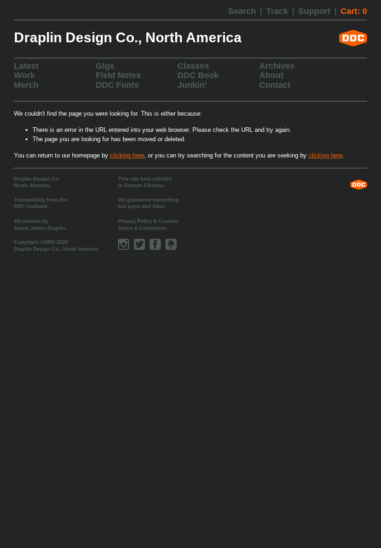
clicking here (127, 155)
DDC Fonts (117, 85)
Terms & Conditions (142, 228)
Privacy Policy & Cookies (148, 221)
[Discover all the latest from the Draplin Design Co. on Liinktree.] (171, 244)
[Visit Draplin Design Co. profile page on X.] (139, 244)
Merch (26, 85)
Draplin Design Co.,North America (128, 38)
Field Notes (118, 75)
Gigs (105, 66)
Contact (274, 85)
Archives (277, 66)
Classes (193, 66)
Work (24, 75)
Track (277, 11)
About (271, 75)
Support (314, 11)
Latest (26, 66)
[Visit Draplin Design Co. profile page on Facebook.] (155, 244)
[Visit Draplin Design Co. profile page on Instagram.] (123, 244)
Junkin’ (192, 85)
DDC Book (198, 75)
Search (242, 11)
